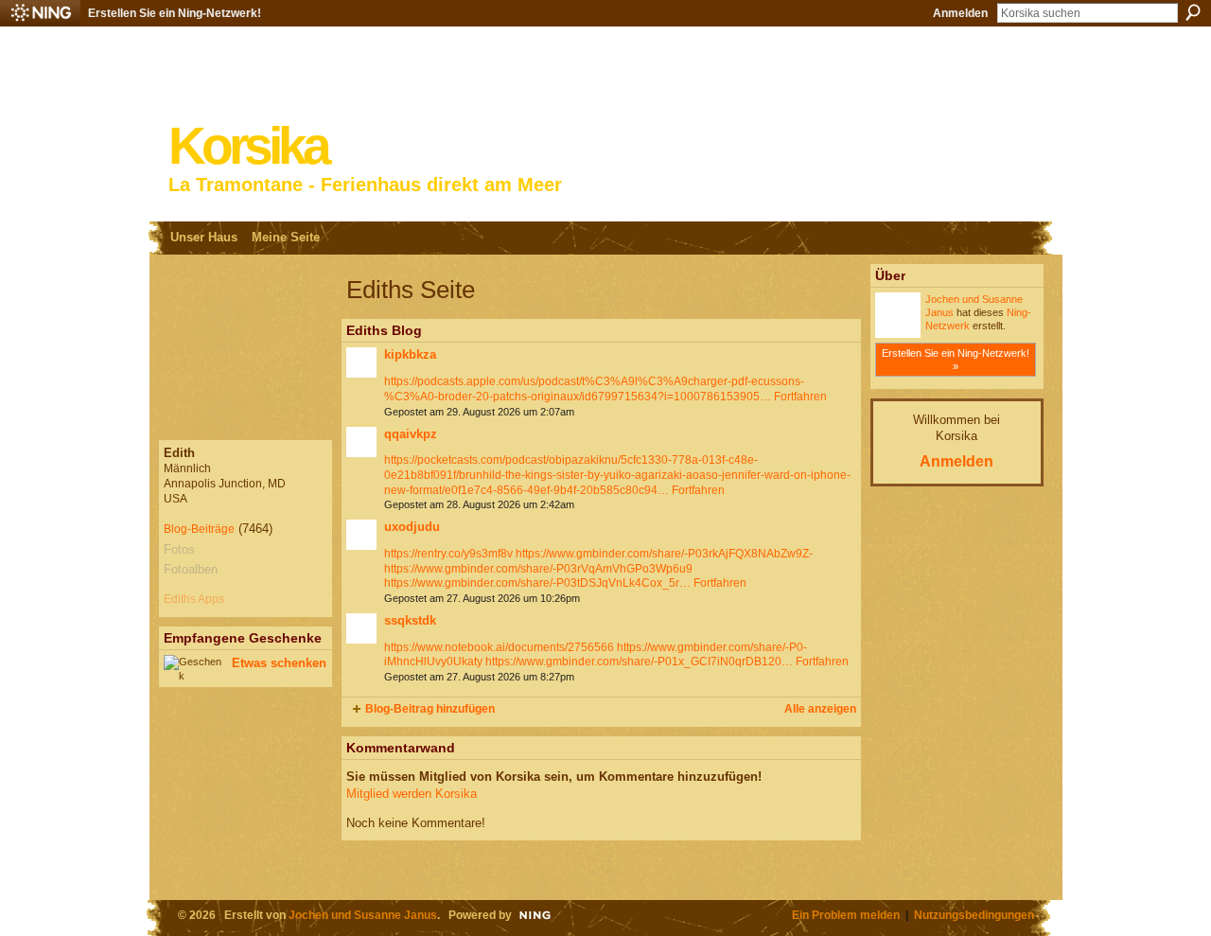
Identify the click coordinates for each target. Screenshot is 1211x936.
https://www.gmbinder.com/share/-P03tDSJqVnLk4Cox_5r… (537, 583)
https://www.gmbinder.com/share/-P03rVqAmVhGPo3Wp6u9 (538, 568)
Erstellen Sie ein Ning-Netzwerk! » (955, 359)
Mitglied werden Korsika (411, 793)
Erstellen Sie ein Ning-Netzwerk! (174, 13)
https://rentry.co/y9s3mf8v (448, 553)
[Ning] (40, 13)
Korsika (247, 146)
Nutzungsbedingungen (974, 915)
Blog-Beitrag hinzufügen (430, 708)
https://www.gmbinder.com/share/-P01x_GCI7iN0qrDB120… (639, 661)
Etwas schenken (279, 663)
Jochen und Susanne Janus (363, 915)
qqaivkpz (410, 434)
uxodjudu (412, 527)
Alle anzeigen (820, 708)
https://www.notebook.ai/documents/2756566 (499, 647)
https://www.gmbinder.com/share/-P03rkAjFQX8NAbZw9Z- (664, 553)
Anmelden (960, 13)
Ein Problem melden (846, 915)
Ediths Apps (194, 599)
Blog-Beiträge (199, 529)
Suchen (1193, 12)
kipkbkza (410, 354)
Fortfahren (800, 396)
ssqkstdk (410, 620)
